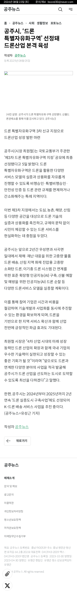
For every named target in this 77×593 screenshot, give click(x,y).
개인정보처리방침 (13, 511)
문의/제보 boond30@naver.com (54, 2)
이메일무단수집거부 (14, 536)
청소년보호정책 (12, 520)
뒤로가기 (21, 441)
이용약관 (9, 503)
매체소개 (9, 478)
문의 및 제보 (10, 486)
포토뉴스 (56, 23)
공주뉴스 (12, 9)
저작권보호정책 (12, 528)
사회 (31, 23)
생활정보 (42, 23)
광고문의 (9, 494)
